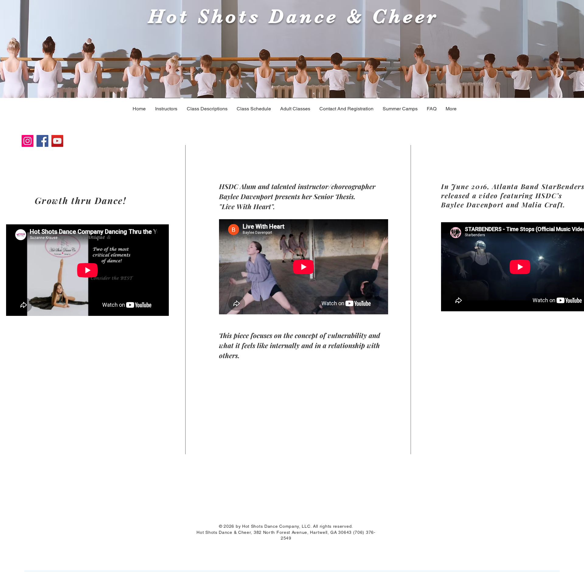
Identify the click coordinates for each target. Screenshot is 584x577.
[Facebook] (42, 141)
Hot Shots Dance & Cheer (289, 16)
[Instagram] (27, 141)
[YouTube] (57, 141)
